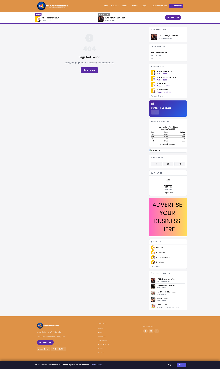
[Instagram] (179, 164)
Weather (101, 353)
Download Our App (159, 6)
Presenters (102, 341)
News (134, 6)
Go (155, 112)
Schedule (102, 337)
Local (124, 6)
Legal (144, 6)
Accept (181, 365)
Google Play (59, 349)
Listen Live (177, 6)
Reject (170, 365)
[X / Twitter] (168, 164)
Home (105, 6)
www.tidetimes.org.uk (168, 144)
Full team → (155, 266)
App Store (44, 349)
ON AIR (114, 6)
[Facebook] (156, 164)
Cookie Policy (96, 365)
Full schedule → (157, 96)
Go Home (90, 70)
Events (100, 349)
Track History (103, 345)
